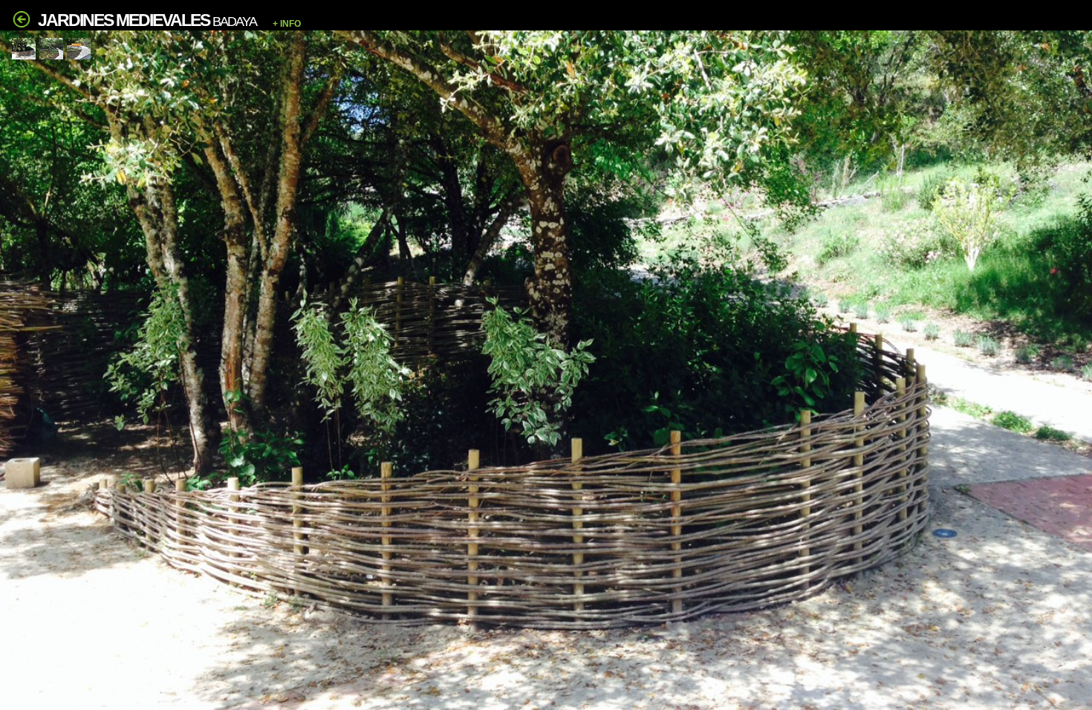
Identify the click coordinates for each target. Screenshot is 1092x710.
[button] (547, 23)
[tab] (24, 48)
